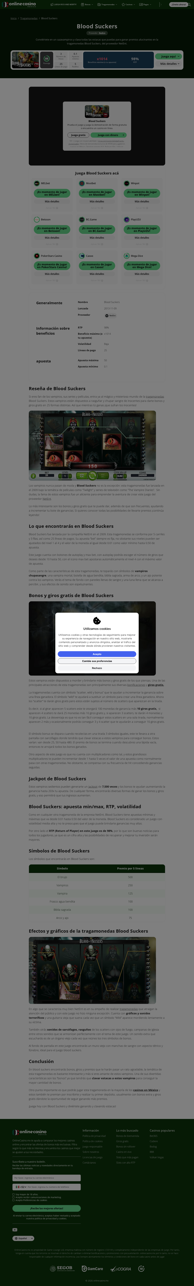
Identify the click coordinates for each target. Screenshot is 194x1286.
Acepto (97, 654)
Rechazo (97, 668)
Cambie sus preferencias (97, 661)
